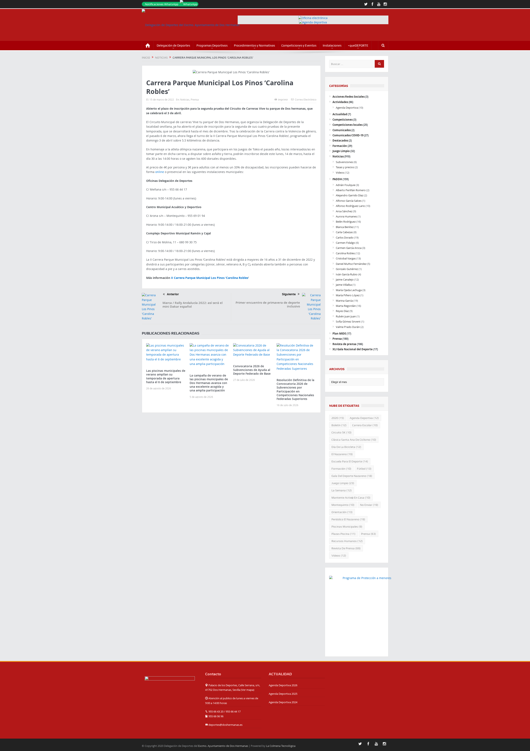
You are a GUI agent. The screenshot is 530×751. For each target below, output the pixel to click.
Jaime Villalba (344, 285)
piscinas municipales (346, 526)
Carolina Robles (345, 253)
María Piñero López (348, 295)
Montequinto (342, 504)
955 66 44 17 (233, 711)
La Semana (341, 490)
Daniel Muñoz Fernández (351, 264)
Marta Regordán (346, 306)
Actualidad (339, 114)
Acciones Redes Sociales (348, 96)
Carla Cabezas (344, 232)
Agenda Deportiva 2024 (283, 702)
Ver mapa (247, 690)
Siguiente (289, 294)
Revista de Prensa (346, 548)
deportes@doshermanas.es (225, 725)
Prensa (195, 99)
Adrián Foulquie (345, 185)
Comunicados (341, 130)
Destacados (340, 140)
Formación (339, 146)
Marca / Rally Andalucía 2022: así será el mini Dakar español (193, 305)
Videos (340, 172)
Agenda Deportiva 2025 (283, 694)
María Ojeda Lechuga (349, 290)
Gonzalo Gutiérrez (347, 269)
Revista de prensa (344, 344)
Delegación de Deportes (173, 45)
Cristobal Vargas (346, 258)
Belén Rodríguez (346, 221)
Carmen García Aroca (348, 248)
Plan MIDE (339, 333)
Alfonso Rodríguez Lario (350, 206)
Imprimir (283, 99)
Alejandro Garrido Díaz (349, 195)
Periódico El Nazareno (348, 519)
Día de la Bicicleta (346, 447)
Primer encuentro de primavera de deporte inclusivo (268, 304)
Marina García (344, 300)
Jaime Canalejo (345, 279)
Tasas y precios (345, 167)
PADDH (337, 179)
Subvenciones (344, 162)
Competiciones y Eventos (298, 45)
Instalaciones (332, 45)
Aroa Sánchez (344, 211)
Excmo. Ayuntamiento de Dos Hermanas (223, 746)
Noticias (184, 99)
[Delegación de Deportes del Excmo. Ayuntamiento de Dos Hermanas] (170, 685)
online (159, 172)
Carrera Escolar (365, 425)
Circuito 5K (341, 432)
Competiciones (342, 119)
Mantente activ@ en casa (350, 497)
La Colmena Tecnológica (280, 746)
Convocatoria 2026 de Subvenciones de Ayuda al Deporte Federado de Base (252, 370)
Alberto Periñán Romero (351, 190)
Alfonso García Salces (348, 201)
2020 (337, 418)
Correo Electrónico (305, 99)
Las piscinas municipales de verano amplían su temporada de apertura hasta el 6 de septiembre (165, 376)
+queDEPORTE (358, 45)
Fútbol (364, 468)
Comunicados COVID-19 (347, 135)
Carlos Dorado (344, 237)
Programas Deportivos (212, 45)
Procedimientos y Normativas (254, 45)
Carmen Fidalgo (345, 243)
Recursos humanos (347, 541)
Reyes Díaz (342, 311)
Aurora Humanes (346, 216)
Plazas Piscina (343, 533)
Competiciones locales (347, 125)
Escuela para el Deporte (349, 461)
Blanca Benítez (345, 227)
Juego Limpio (341, 151)
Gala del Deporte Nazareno (351, 475)
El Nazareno (342, 454)
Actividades (340, 102)
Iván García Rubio (346, 274)
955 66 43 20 (215, 711)
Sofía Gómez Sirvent (348, 321)
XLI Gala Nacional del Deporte (352, 349)
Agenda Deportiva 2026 (283, 685)
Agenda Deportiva (347, 107)
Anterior (173, 294)
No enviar (369, 504)
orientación (342, 512)
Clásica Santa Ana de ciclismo (353, 439)
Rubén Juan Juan (346, 316)
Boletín (339, 425)
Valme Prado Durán (348, 327)
